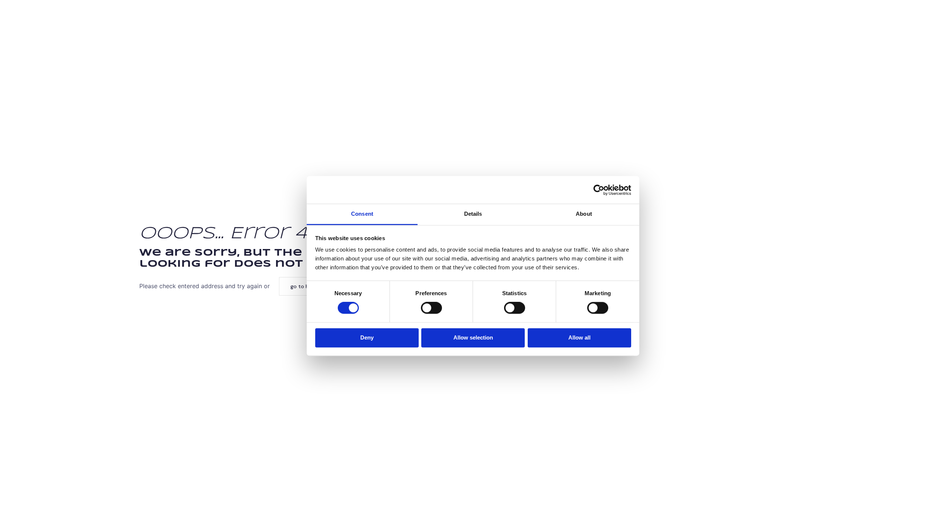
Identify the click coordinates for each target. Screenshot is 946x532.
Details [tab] (473, 214)
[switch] (431, 308)
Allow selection (473, 337)
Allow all (579, 337)
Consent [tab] (362, 214)
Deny (367, 337)
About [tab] (584, 214)
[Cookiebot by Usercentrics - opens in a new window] (598, 189)
